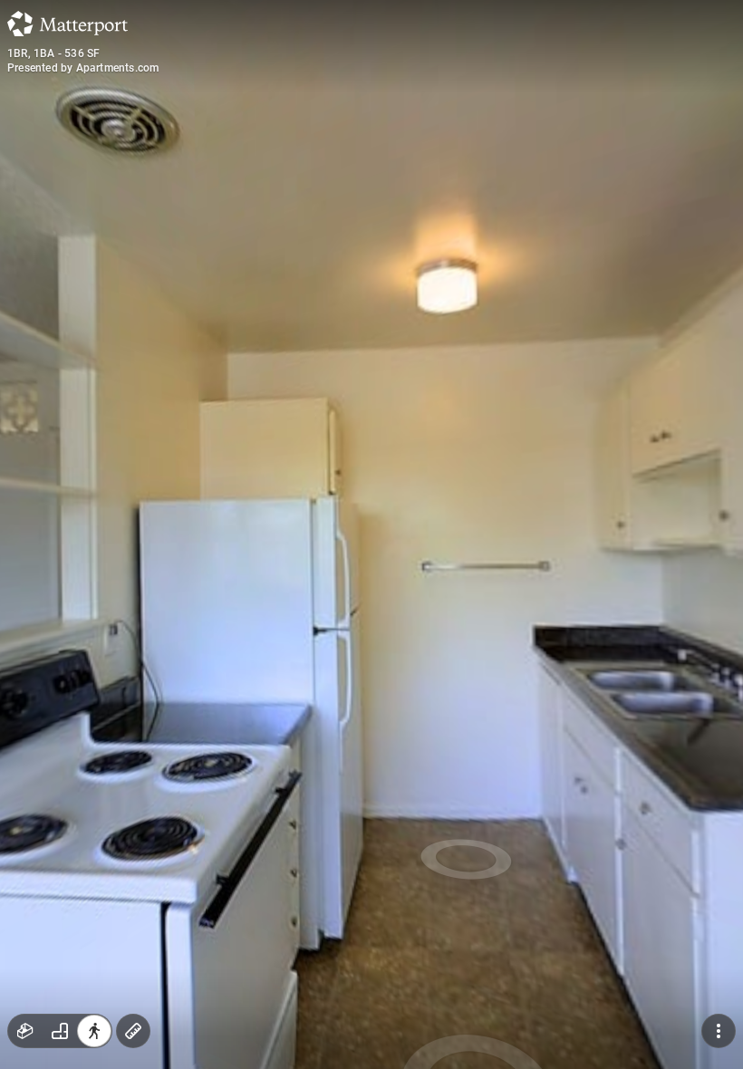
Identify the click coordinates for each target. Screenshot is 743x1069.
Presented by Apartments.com (83, 68)
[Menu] (718, 1031)
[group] (59, 1031)
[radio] (25, 1031)
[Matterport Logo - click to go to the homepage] (67, 23)
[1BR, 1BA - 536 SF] (371, 534)
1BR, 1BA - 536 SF (53, 53)
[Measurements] (133, 1031)
